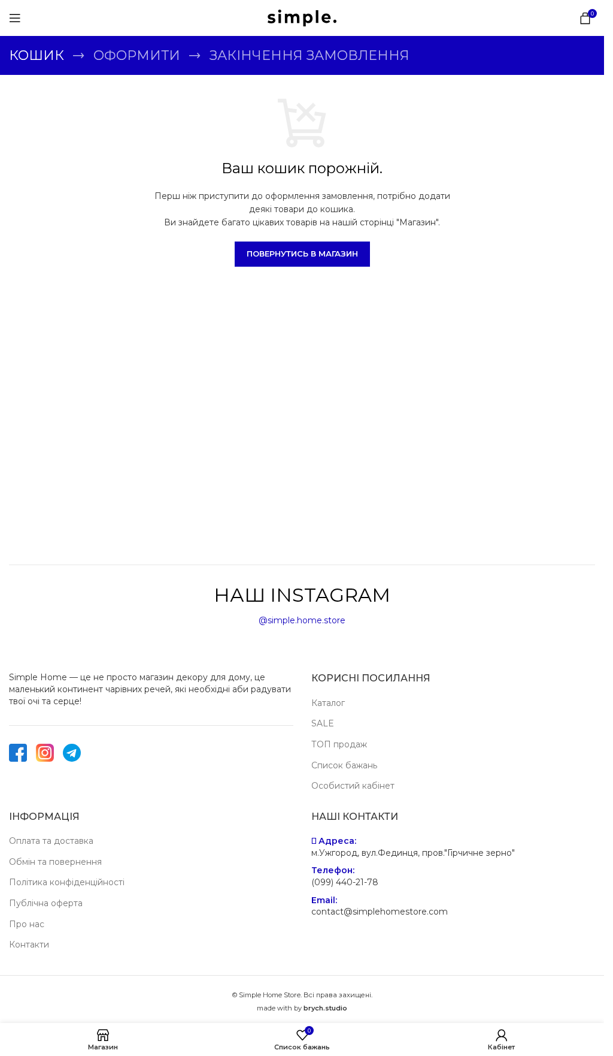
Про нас (26, 924)
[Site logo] (302, 17)
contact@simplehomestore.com (379, 911)
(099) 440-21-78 (344, 882)
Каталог (328, 703)
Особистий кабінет (352, 785)
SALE (322, 723)
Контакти (29, 944)
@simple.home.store (302, 620)
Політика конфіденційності (67, 882)
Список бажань (344, 765)
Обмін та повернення (55, 861)
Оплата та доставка (51, 840)
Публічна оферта (46, 903)
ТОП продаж (339, 744)
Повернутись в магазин (302, 253)
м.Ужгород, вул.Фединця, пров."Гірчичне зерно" (413, 852)
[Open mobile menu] (15, 18)
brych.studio (325, 1008)
